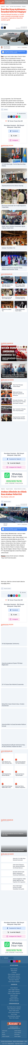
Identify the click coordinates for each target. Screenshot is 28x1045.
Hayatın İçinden (9, 488)
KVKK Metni (16, 1034)
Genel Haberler (14, 987)
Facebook (15, 131)
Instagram (15, 140)
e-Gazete (14, 972)
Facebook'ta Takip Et (15, 459)
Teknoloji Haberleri (14, 1000)
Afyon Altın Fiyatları (14, 1018)
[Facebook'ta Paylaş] (2, 28)
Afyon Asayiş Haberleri (14, 981)
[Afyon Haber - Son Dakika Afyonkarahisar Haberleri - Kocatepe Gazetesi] (14, 1023)
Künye (3, 1032)
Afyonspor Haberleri (14, 979)
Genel (7, 6)
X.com (15, 135)
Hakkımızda (4, 1030)
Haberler (3, 6)
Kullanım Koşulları (5, 1036)
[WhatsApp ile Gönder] (19, 117)
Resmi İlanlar (14, 970)
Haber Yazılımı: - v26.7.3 (14, 1043)
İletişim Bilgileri (17, 1036)
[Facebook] (9, 961)
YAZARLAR (5, 958)
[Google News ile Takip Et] (24, 47)
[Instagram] (14, 961)
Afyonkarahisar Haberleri (14, 1016)
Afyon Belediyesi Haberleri (14, 1008)
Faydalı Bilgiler (14, 997)
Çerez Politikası (17, 1032)
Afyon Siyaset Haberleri (14, 976)
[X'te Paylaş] (5, 28)
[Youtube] (17, 961)
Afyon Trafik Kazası (14, 1010)
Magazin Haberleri (14, 999)
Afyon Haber (14, 1014)
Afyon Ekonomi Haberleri (14, 978)
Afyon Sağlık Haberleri (14, 989)
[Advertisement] (14, 87)
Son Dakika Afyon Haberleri (14, 1007)
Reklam (3, 1034)
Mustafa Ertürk (7, 47)
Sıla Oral (5, 524)
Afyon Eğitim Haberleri (14, 991)
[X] (12, 961)
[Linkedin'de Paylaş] (14, 117)
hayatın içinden (7, 501)
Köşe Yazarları (14, 968)
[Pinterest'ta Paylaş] (17, 117)
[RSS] (19, 961)
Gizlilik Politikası (17, 1030)
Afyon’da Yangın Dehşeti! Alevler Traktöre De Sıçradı (16, 2)
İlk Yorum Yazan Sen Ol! (15, 121)
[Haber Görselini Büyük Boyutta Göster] (14, 38)
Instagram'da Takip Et (15, 467)
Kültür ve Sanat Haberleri (14, 993)
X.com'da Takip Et (15, 463)
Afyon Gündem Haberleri (14, 974)
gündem (5, 24)
